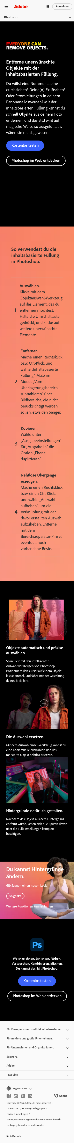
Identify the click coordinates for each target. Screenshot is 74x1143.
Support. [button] (12, 1056)
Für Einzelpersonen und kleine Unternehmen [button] (34, 1029)
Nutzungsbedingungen (33, 1108)
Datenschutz (13, 1108)
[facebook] (9, 1096)
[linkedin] (30, 1096)
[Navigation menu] (6, 6)
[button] (47, 6)
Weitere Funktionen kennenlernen (29, 906)
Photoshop (11, 17)
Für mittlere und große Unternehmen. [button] (30, 1038)
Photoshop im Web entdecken (36, 160)
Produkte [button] (12, 1075)
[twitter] (23, 1096)
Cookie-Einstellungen (17, 1114)
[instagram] (16, 1096)
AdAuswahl (15, 1136)
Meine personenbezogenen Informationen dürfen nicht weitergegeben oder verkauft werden (34, 1122)
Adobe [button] (11, 1065)
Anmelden (62, 6)
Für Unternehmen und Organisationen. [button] (30, 1047)
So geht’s (15, 896)
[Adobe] (20, 6)
